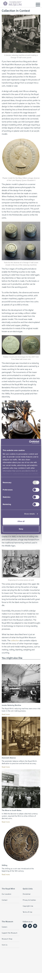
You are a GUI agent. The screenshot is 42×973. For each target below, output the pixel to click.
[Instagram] (35, 926)
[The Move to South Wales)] (21, 788)
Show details (29, 514)
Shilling (4, 865)
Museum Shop (7, 939)
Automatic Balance (9, 758)
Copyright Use (28, 906)
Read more (6, 714)
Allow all (21, 521)
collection (15, 640)
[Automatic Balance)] (21, 736)
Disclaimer (27, 894)
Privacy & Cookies (29, 900)
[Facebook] (25, 926)
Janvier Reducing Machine (11, 705)
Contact (4, 900)
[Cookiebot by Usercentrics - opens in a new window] (29, 442)
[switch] (36, 490)
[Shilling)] (21, 843)
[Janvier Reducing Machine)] (21, 683)
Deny (21, 529)
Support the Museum (9, 933)
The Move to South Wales (11, 810)
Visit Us (4, 945)
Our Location (6, 894)
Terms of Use (27, 912)
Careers (4, 927)
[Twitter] (30, 926)
